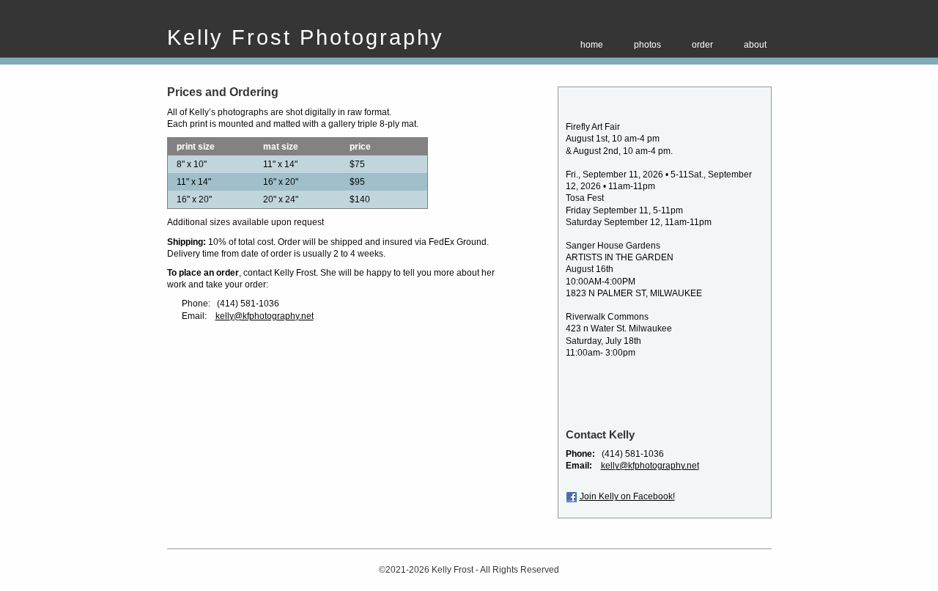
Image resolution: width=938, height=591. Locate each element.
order (702, 44)
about (755, 44)
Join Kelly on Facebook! (627, 496)
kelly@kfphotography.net (264, 316)
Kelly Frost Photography (305, 37)
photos (647, 44)
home (591, 44)
